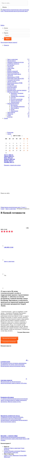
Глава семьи (10, 68)
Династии (10, 66)
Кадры (12, 109)
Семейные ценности (13, 63)
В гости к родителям (16, 99)
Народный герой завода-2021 (15, 78)
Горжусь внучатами (16, 100)
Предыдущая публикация (9, 338)
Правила (23, 451)
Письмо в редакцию (14, 451)
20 (16, 148)
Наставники (14, 105)
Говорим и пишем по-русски (15, 62)
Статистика (15, 452)
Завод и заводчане (12, 59)
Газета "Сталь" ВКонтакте (11, 455)
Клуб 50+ (13, 97)
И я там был (10, 65)
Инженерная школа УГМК (14, 83)
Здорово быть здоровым (17, 96)
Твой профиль (15, 108)
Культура (9, 117)
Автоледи (10, 75)
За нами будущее (12, 86)
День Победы (11, 112)
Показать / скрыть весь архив (12, 165)
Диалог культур (11, 81)
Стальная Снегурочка (13, 80)
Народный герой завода (14, 74)
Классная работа (12, 87)
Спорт (9, 115)
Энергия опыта (15, 102)
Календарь (10, 132)
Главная (6, 451)
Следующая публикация (9, 341)
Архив (9, 134)
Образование (14, 111)
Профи (9, 69)
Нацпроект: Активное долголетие (17, 94)
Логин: (6, 28)
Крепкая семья (11, 88)
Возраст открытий (12, 71)
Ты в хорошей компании (18, 106)
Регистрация (4, 42)
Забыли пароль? (12, 42)
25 (9, 150)
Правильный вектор (13, 103)
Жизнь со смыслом (12, 91)
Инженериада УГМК (13, 77)
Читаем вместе (11, 60)
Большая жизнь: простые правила (16, 90)
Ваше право (10, 84)
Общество (10, 114)
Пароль (6, 33)
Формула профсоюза (13, 72)
